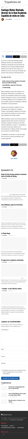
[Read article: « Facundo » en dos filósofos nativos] (14, 299)
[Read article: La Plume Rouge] (14, 243)
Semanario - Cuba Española (17, 420)
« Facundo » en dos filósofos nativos (11, 289)
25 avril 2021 (11, 262)
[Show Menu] (1, 2)
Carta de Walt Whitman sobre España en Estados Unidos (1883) (17, 394)
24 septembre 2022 (12, 178)
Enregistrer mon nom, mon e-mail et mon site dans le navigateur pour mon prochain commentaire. (14, 372)
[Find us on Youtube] (7, 435)
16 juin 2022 (10, 207)
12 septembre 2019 (13, 397)
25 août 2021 (10, 235)
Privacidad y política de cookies (8, 427)
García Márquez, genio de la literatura (12, 85)
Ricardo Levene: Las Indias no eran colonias (17, 401)
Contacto (12, 426)
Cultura (6, 7)
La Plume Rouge (6, 87)
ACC (5, 418)
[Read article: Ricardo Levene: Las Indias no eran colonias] (4, 401)
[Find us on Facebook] (1, 435)
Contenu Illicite (20, 427)
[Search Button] (26, 2)
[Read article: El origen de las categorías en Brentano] (14, 270)
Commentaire (5, 330)
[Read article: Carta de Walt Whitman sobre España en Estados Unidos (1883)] (4, 395)
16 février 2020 (17, 19)
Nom (3, 349)
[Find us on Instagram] (5, 435)
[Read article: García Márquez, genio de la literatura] (14, 215)
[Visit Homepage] (14, 2)
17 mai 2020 (11, 403)
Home (2, 7)
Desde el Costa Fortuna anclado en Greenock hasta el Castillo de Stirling (13, 81)
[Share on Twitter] (16, 56)
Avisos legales (4, 426)
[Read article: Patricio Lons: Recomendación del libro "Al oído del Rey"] (4, 388)
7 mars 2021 (10, 290)
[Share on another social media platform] (23, 56)
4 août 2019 (11, 390)
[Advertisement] (14, 35)
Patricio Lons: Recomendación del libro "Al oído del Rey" (16, 387)
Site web (3, 363)
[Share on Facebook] (9, 56)
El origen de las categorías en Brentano (12, 260)
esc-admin (9, 19)
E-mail (3, 356)
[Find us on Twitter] (3, 435)
